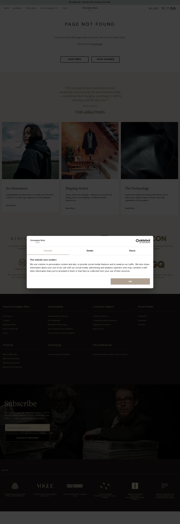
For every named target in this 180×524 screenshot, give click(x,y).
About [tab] (132, 250)
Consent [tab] (48, 250)
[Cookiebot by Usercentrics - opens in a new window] (138, 241)
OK (130, 281)
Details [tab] (90, 250)
